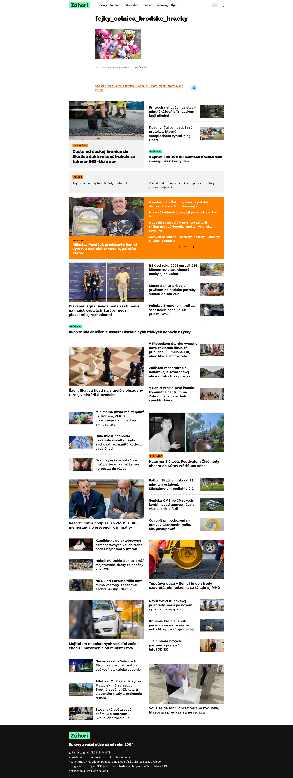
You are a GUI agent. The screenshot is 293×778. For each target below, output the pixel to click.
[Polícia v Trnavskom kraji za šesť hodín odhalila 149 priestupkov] (212, 310)
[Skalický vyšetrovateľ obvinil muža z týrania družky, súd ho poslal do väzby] (81, 464)
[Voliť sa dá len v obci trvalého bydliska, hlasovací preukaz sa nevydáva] (186, 684)
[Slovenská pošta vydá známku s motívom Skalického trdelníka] (81, 713)
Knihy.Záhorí (131, 5)
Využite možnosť (90, 757)
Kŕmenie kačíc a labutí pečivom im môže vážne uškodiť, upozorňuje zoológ (171, 625)
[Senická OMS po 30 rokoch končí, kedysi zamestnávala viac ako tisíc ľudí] (212, 504)
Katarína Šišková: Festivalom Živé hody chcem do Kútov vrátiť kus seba (184, 463)
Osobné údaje (123, 757)
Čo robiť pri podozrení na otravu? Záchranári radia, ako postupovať (170, 525)
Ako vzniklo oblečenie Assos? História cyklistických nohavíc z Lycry (130, 332)
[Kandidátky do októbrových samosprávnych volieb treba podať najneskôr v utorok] (81, 544)
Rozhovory (162, 5)
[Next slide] (193, 247)
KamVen (114, 5)
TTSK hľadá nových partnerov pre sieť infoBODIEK (165, 645)
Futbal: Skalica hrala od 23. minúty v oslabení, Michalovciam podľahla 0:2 (171, 484)
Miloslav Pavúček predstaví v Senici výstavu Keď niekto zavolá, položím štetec (104, 248)
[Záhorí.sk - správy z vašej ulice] (79, 5)
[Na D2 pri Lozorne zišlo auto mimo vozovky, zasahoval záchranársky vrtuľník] (81, 585)
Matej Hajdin (123, 67)
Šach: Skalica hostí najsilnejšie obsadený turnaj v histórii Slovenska (106, 392)
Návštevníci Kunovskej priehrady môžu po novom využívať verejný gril (170, 605)
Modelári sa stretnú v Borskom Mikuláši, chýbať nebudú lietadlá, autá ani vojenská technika (180, 226)
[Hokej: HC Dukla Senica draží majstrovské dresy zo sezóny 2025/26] (81, 565)
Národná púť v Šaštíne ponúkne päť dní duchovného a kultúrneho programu (178, 204)
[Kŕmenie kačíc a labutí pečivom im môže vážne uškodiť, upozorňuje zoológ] (212, 625)
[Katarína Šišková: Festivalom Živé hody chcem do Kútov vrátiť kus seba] (186, 432)
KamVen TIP (78, 240)
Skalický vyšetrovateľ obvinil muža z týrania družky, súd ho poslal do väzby (119, 464)
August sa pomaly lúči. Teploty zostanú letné (102, 183)
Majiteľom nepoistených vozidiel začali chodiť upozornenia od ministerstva (104, 646)
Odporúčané (80, 145)
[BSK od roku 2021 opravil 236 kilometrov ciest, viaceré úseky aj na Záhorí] (212, 269)
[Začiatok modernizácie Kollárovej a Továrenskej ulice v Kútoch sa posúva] (212, 372)
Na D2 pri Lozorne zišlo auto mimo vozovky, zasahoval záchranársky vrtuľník (119, 585)
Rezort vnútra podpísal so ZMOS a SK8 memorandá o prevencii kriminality (103, 525)
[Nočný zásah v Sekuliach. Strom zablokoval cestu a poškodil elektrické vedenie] (81, 665)
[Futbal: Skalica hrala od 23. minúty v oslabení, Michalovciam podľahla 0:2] (212, 484)
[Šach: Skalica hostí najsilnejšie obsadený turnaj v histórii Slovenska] (106, 366)
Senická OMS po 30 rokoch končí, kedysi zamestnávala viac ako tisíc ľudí (171, 505)
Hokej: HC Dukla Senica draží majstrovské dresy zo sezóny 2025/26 (120, 565)
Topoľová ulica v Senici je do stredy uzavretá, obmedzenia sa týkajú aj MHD (184, 585)
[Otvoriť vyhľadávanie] (222, 5)
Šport (175, 5)
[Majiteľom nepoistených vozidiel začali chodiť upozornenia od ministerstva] (106, 619)
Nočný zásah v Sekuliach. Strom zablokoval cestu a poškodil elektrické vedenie (118, 665)
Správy (102, 5)
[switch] (214, 5)
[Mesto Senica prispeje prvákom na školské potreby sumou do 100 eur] (212, 289)
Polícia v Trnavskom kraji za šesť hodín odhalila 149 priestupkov (172, 310)
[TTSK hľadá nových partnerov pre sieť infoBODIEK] (212, 645)
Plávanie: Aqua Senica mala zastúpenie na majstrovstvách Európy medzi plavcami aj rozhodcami (104, 310)
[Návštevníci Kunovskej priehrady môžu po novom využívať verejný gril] (212, 605)
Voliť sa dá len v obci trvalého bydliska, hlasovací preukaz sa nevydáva (184, 710)
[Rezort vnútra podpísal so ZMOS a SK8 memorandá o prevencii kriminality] (106, 499)
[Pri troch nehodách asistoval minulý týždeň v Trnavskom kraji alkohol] (212, 111)
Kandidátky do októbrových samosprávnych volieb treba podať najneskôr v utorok (119, 545)
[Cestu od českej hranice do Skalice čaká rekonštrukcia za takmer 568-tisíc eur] (106, 120)
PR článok (155, 151)
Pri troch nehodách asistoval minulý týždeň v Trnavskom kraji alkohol (172, 112)
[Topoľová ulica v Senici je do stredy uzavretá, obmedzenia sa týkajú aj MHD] (186, 559)
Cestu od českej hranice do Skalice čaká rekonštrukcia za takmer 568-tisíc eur (103, 156)
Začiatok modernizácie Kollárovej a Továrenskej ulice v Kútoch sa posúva (169, 372)
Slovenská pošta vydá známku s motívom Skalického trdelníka (114, 714)
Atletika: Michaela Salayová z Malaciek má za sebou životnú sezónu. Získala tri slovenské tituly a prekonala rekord (120, 689)
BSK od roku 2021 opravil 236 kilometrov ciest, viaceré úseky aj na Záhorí (173, 270)
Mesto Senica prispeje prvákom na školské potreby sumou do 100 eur (172, 290)
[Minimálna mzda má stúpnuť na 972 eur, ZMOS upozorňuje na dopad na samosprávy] (81, 418)
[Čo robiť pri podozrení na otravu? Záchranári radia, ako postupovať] (212, 524)
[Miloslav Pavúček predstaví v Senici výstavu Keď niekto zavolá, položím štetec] (106, 216)
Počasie (147, 5)
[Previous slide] (180, 247)
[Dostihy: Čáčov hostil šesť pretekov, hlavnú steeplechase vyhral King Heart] (212, 133)
